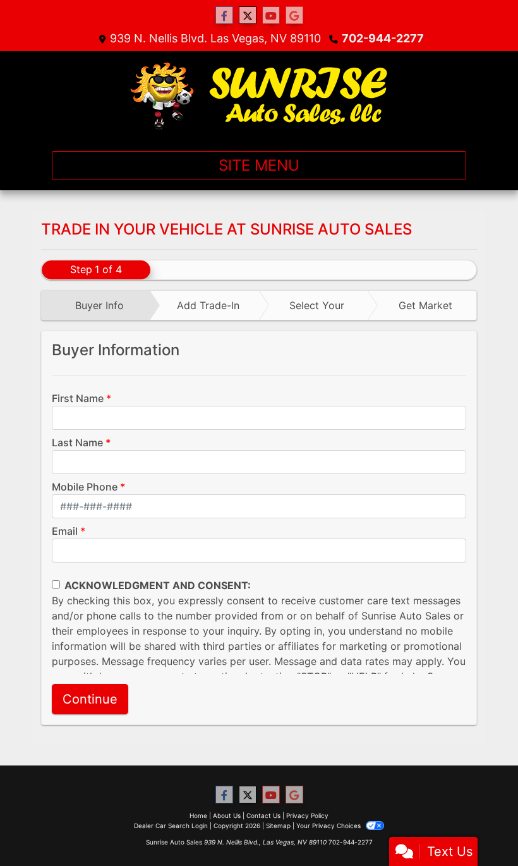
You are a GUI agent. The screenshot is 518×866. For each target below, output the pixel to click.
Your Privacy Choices (329, 825)
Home (198, 815)
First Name (78, 398)
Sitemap (278, 825)
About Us (227, 815)
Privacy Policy (307, 815)
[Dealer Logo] (259, 96)
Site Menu (259, 165)
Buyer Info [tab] (99, 305)
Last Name (77, 442)
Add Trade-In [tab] (208, 305)
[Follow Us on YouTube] (271, 15)
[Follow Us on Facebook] (224, 15)
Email (65, 531)
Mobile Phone (84, 486)
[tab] (96, 305)
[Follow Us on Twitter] (247, 15)
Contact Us (263, 815)
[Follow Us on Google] (294, 15)
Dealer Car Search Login (171, 825)
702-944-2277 (383, 38)
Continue (90, 699)
